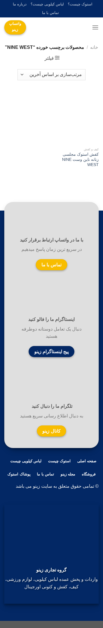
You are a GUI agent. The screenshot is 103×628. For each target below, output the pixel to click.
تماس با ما (50, 13)
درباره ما (20, 4)
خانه (94, 47)
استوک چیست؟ (80, 4)
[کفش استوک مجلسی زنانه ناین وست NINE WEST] (76, 118)
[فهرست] (95, 27)
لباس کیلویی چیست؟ (47, 4)
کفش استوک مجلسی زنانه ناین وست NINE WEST (80, 159)
